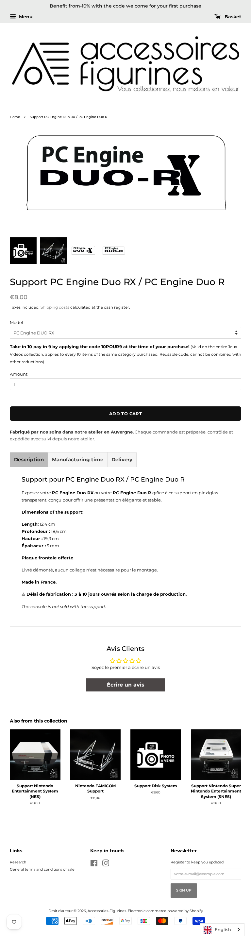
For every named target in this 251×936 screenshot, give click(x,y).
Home (15, 117)
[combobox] (222, 929)
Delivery (121, 459)
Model (16, 322)
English (223, 929)
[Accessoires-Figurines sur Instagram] (105, 864)
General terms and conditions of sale (42, 869)
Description (29, 459)
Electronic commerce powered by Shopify (165, 911)
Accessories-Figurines (107, 911)
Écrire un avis (125, 685)
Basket (232, 17)
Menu (25, 17)
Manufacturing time (77, 459)
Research (18, 862)
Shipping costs (55, 307)
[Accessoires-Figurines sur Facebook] (94, 864)
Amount (18, 374)
